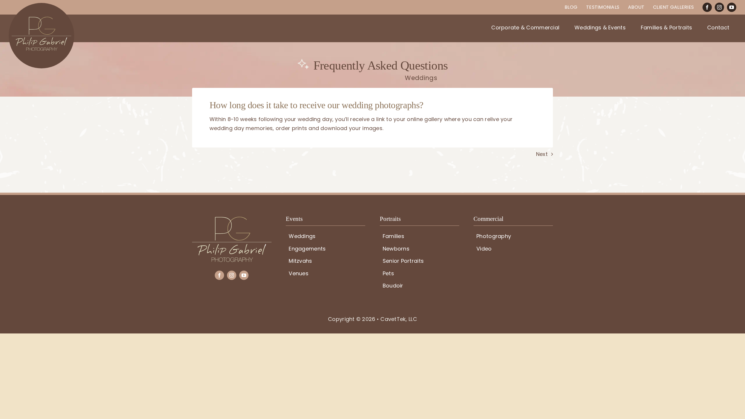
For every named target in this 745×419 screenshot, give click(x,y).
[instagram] (719, 7)
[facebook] (707, 7)
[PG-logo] (232, 219)
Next (542, 154)
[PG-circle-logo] (41, 5)
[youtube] (731, 7)
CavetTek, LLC (398, 319)
